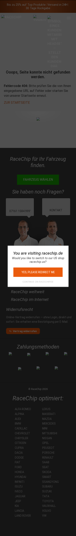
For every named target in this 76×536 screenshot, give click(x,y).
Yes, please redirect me (38, 272)
